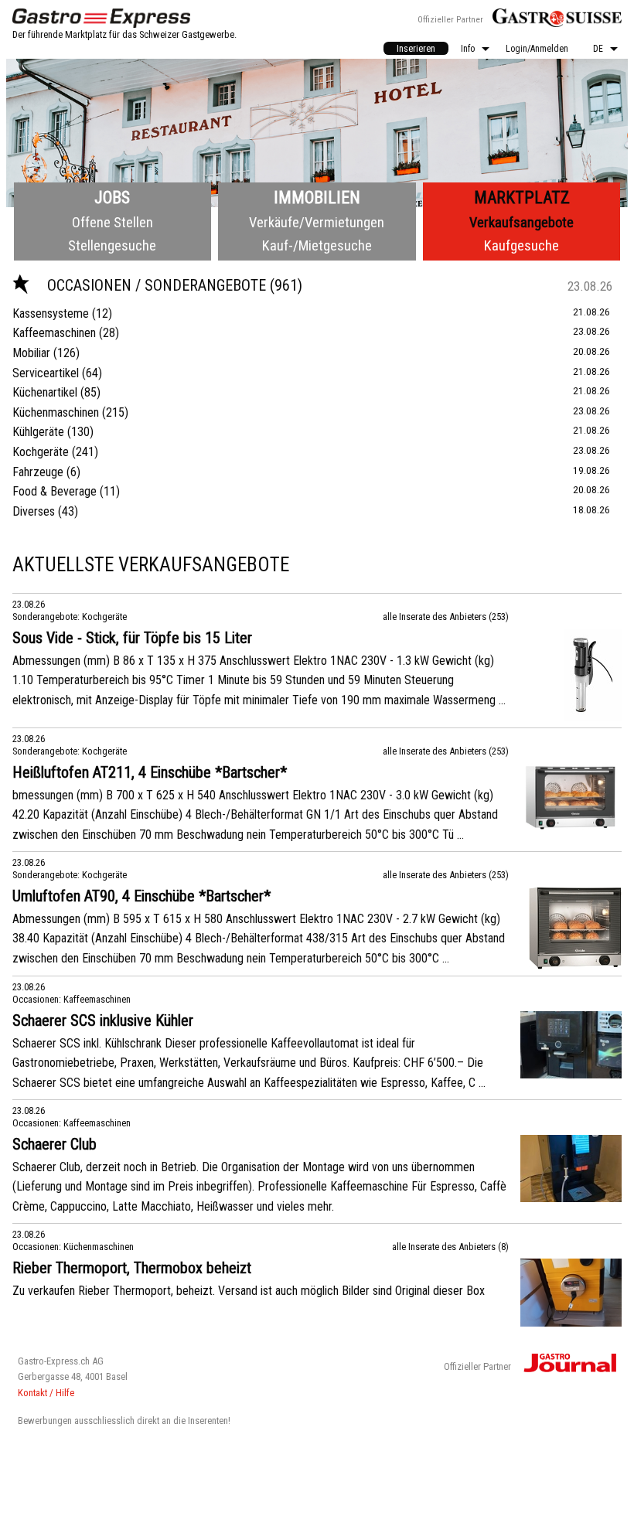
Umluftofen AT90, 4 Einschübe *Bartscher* (141, 896)
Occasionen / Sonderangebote (158, 285)
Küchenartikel (44, 392)
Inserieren (416, 48)
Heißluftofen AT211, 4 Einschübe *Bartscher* (149, 772)
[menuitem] (415, 48)
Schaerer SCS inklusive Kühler (102, 1020)
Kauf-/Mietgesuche (317, 245)
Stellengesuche (112, 245)
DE (598, 48)
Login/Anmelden (537, 48)
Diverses (33, 511)
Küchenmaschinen (55, 412)
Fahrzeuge (37, 472)
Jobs (112, 197)
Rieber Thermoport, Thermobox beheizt (131, 1268)
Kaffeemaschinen (54, 332)
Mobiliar (31, 353)
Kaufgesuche (521, 245)
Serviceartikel (45, 373)
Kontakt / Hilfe (46, 1392)
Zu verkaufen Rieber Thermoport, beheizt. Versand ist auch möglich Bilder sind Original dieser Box (248, 1290)
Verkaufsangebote (521, 222)
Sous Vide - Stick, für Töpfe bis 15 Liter (132, 638)
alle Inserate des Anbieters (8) (450, 1246)
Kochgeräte (40, 452)
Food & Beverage (54, 491)
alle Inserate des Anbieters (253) (446, 616)
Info (468, 48)
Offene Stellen (112, 222)
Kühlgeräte (38, 431)
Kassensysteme (50, 313)
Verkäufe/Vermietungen (316, 222)
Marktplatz (522, 197)
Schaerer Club (54, 1144)
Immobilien (317, 197)
